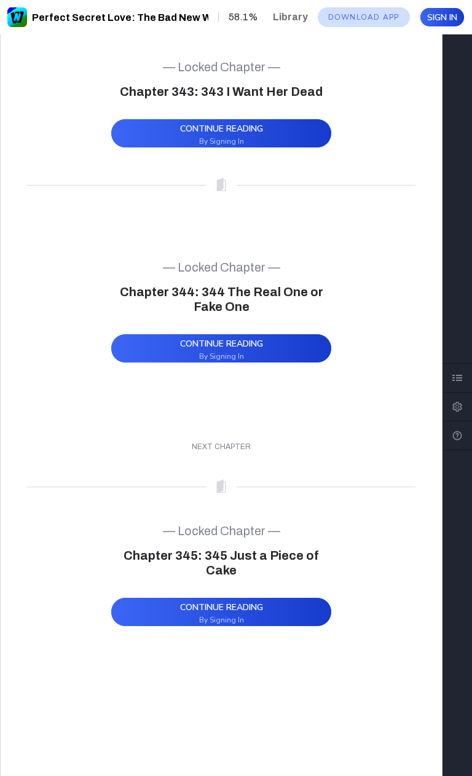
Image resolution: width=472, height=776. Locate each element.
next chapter (221, 446)
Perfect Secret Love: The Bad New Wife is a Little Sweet (167, 17)
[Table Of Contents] (457, 378)
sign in (442, 17)
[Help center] (457, 435)
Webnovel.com (17, 17)
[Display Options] (457, 406)
